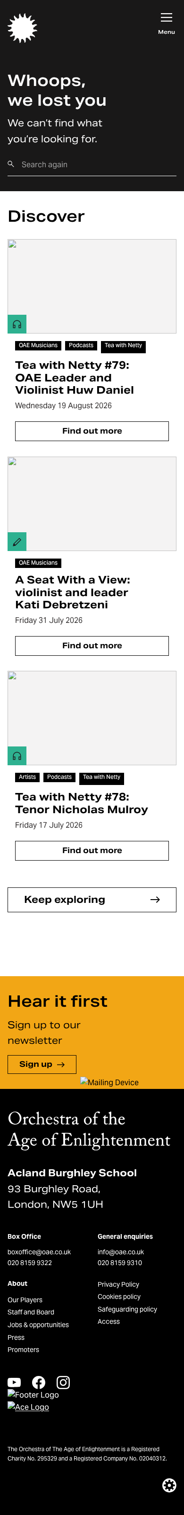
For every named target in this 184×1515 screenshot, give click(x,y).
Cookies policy (119, 1296)
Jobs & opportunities (38, 1325)
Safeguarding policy (127, 1309)
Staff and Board (31, 1312)
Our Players (25, 1300)
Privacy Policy (118, 1284)
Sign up (35, 1064)
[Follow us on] (14, 1382)
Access (109, 1321)
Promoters (23, 1349)
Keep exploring (64, 899)
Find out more (92, 431)
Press (16, 1337)
